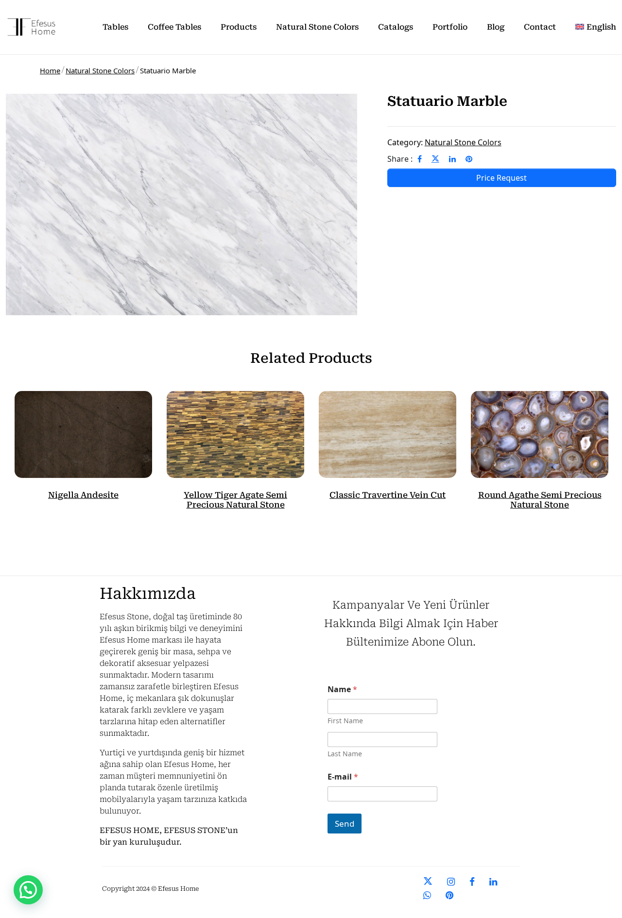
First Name (345, 720)
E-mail (343, 777)
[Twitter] (435, 158)
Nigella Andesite (83, 495)
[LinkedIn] (452, 158)
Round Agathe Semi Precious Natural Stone (540, 500)
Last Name (345, 753)
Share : (400, 158)
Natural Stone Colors (100, 70)
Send (344, 823)
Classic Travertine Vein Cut (387, 495)
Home (50, 70)
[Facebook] (419, 158)
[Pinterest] (469, 158)
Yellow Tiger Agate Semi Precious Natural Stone (235, 500)
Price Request (501, 177)
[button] (28, 889)
